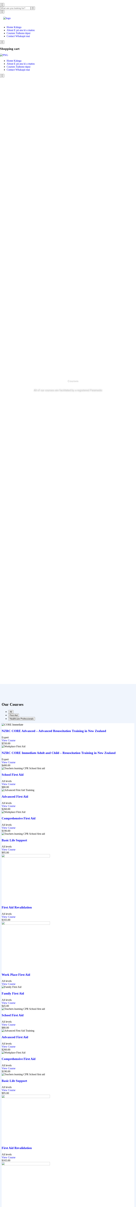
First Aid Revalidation (17, 907)
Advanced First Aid (15, 796)
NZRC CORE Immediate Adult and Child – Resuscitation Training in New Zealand (59, 753)
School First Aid (13, 774)
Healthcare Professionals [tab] (22, 719)
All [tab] (11, 712)
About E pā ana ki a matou (21, 30)
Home (61, 381)
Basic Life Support (14, 840)
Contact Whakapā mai (18, 36)
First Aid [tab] (14, 715)
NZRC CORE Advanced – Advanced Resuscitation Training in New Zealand (54, 731)
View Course (9, 740)
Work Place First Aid (16, 974)
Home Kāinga (14, 27)
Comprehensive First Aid (18, 818)
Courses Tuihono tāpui (18, 33)
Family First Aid (13, 993)
